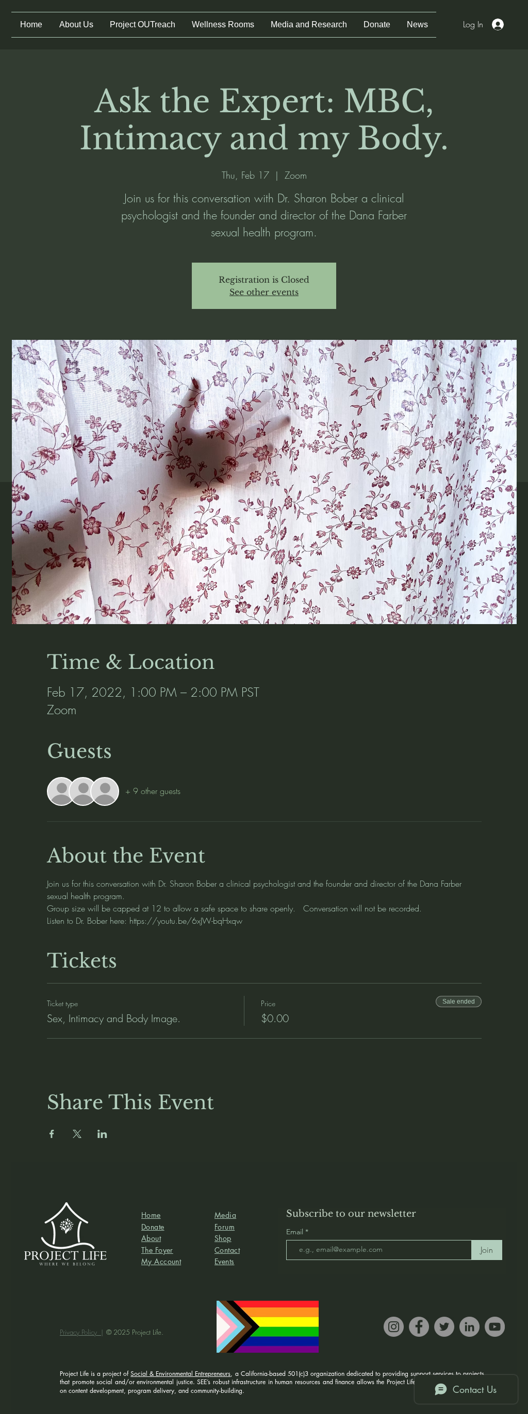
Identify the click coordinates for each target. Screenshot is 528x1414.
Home (151, 1215)
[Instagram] (394, 1327)
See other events (264, 292)
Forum (224, 1227)
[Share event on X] (77, 1134)
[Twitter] (444, 1327)
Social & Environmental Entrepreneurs (180, 1373)
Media (225, 1215)
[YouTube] (495, 1327)
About (151, 1238)
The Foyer (157, 1250)
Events (224, 1261)
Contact (227, 1250)
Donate (152, 1227)
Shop (223, 1238)
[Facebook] (419, 1327)
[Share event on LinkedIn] (102, 1134)
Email (295, 1231)
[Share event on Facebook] (52, 1134)
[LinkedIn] (469, 1327)
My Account (161, 1261)
